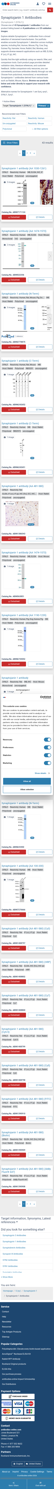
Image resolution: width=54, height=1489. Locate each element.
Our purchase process (11, 1374)
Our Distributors (9, 1384)
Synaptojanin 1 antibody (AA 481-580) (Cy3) (26, 928)
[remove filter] (33, 105)
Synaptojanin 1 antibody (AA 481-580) (23, 486)
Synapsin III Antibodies (13, 1254)
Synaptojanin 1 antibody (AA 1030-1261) (24, 168)
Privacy (24, 1472)
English (19, 1464)
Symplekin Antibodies (12, 1272)
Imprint (15, 1472)
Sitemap (5, 1337)
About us (6, 1472)
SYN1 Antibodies (10, 1266)
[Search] (50, 10)
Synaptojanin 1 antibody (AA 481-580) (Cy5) (26, 1065)
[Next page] (34, 153)
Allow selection (27, 789)
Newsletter (6, 1322)
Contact (5, 1311)
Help (4, 1316)
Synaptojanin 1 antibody (15, 677)
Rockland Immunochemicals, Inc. (15, 1456)
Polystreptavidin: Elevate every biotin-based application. (26, 1349)
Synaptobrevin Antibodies (14, 1248)
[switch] (47, 747)
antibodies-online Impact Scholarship (18, 1379)
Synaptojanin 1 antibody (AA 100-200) (23, 865)
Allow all (27, 781)
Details (41, 217)
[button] (50, 193)
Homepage (8, 1291)
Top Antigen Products (11, 1332)
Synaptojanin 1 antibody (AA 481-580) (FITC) (26, 1098)
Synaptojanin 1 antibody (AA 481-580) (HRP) (26, 962)
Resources (6, 1327)
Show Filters (12, 143)
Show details (40, 773)
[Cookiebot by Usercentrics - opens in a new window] (40, 697)
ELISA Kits (6, 1369)
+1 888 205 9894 (12, 1447)
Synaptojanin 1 (30, 1291)
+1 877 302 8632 (14, 1444)
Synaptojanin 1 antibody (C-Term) (20, 360)
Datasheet (15, 217)
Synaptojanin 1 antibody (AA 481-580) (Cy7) (26, 995)
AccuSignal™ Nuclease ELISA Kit (16, 1354)
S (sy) (18, 1291)
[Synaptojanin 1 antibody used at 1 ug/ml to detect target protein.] (22, 827)
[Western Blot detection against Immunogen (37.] (22, 576)
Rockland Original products (14, 1364)
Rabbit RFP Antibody (11, 1359)
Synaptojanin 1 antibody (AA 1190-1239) (24, 615)
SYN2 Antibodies (10, 1260)
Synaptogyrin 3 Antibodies (14, 1235)
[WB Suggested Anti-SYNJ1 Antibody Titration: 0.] (22, 317)
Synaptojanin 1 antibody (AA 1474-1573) (24, 231)
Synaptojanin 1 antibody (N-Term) (20, 293)
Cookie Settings (37, 1472)
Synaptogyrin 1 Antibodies (14, 1241)
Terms (49, 1472)
